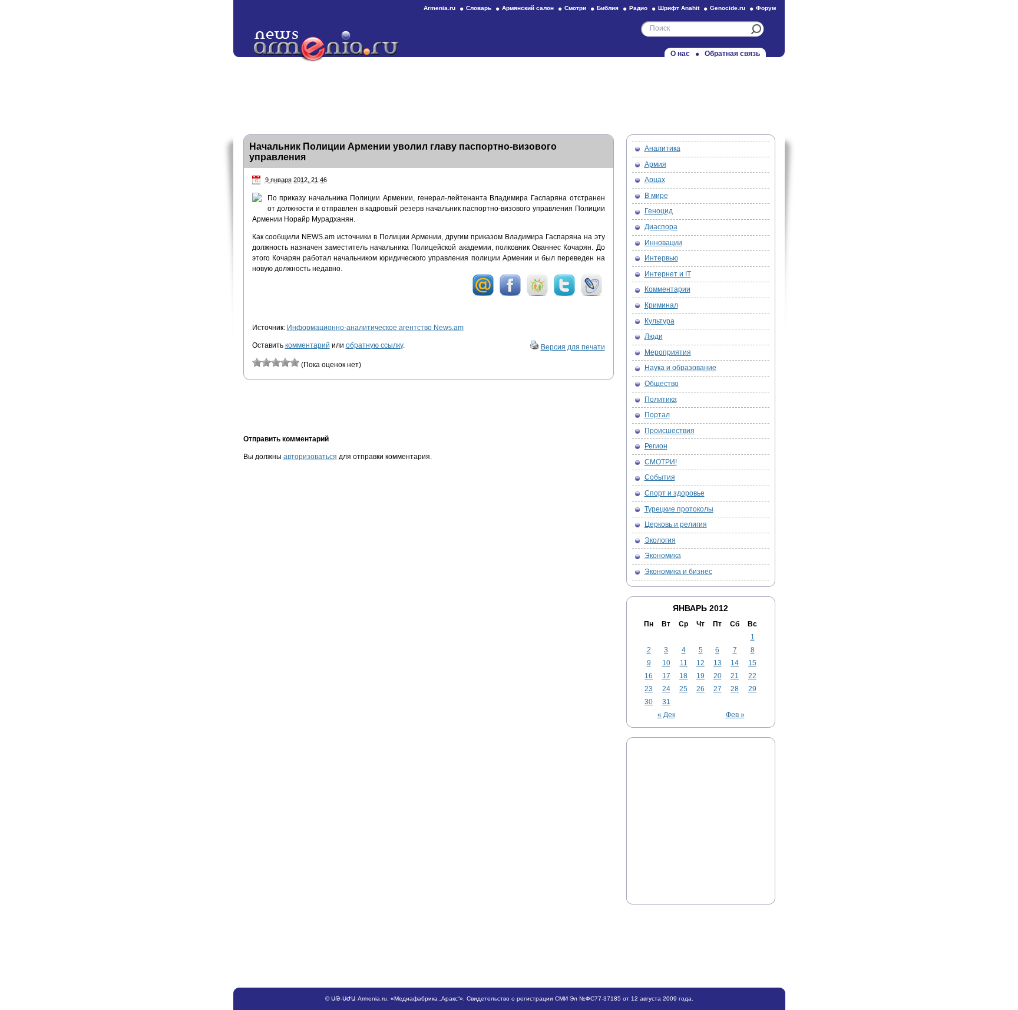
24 (666, 689)
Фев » (735, 715)
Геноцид (658, 211)
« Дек (666, 715)
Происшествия (669, 431)
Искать (756, 29)
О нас (680, 53)
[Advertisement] (509, 92)
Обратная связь (732, 53)
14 (735, 663)
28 (735, 689)
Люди (653, 336)
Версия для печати (573, 347)
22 (752, 676)
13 (717, 663)
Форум (766, 8)
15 (752, 663)
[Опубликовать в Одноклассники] (537, 294)
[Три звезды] (275, 362)
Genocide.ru (727, 8)
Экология (660, 540)
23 (648, 689)
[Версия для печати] (534, 347)
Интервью (661, 258)
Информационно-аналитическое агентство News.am (375, 328)
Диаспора (660, 227)
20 (717, 676)
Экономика (662, 556)
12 (700, 663)
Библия (608, 8)
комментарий (307, 345)
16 (648, 676)
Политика (660, 399)
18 (683, 676)
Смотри (575, 8)
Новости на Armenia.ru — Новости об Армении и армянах (327, 46)
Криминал (661, 305)
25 (683, 689)
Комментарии (667, 289)
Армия (655, 164)
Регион (655, 446)
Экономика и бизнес (678, 571)
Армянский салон (528, 8)
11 (684, 663)
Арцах (654, 180)
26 (700, 689)
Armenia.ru (439, 8)
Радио (638, 8)
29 (752, 689)
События (659, 477)
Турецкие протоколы (678, 509)
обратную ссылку (374, 345)
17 (666, 676)
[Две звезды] (266, 362)
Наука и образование (680, 368)
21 (735, 676)
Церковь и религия (675, 524)
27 (717, 689)
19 (700, 676)
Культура (659, 321)
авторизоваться (310, 457)
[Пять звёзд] (294, 362)
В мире (656, 196)
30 (648, 702)
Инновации (663, 243)
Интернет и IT (667, 274)
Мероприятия (667, 352)
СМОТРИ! (660, 462)
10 (666, 663)
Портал (657, 415)
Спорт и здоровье (674, 493)
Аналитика (662, 148)
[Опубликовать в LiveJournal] (591, 294)
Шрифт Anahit (678, 8)
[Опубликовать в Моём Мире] (483, 294)
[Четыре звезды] (285, 362)
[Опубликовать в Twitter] (564, 294)
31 (666, 702)
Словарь (478, 8)
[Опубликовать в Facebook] (510, 294)
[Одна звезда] (257, 362)
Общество (661, 383)
